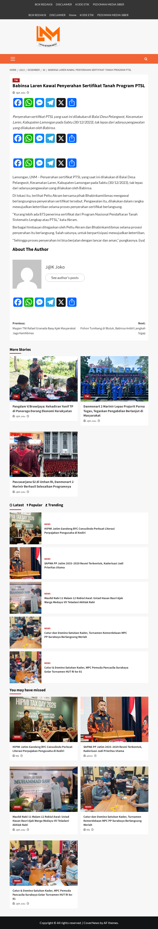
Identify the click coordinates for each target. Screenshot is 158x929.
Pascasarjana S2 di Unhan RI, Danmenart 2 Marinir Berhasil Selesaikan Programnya (43, 484)
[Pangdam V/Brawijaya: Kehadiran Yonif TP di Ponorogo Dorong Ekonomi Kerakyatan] (44, 379)
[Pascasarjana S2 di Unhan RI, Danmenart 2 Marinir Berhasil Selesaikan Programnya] (44, 454)
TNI (16, 80)
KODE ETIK (82, 4)
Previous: (44, 328)
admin (90, 756)
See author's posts (65, 278)
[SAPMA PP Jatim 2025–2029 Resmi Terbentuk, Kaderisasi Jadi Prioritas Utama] (25, 563)
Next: (112, 328)
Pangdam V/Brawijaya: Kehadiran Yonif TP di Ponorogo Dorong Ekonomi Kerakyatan (43, 408)
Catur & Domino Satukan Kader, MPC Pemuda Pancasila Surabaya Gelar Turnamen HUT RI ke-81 (43, 895)
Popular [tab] (35, 505)
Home (72, 15)
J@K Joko (20, 92)
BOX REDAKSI (43, 4)
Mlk (17, 756)
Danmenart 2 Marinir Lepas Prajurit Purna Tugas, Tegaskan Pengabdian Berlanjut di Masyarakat (114, 411)
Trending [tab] (55, 505)
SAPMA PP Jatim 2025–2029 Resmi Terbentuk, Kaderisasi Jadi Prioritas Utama (112, 749)
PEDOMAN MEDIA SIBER (108, 4)
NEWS (47, 524)
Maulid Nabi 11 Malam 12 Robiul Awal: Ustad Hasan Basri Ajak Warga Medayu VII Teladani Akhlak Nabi (83, 600)
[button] (13, 59)
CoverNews (91, 923)
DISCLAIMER (64, 4)
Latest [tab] (18, 505)
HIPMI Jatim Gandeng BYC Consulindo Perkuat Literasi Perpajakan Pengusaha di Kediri (79, 531)
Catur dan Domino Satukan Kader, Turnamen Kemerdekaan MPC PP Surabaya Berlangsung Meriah (85, 635)
